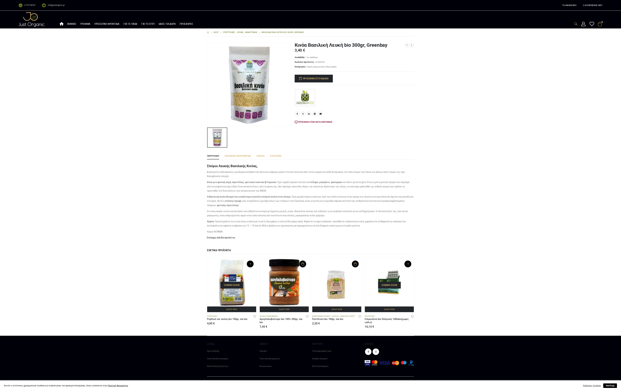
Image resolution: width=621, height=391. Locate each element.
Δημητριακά (318, 67)
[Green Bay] (305, 97)
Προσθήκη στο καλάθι (315, 78)
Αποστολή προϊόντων (217, 366)
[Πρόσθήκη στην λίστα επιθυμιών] (254, 316)
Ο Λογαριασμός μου (321, 351)
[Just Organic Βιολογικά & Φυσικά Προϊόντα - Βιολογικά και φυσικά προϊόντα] (31, 19)
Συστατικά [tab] (275, 156)
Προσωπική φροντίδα (106, 23)
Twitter (303, 113)
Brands (71, 23)
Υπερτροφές (331, 67)
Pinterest (314, 113)
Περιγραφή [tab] (213, 156)
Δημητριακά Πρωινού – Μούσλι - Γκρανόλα (330, 316)
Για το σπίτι (148, 23)
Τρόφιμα (85, 23)
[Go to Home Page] (208, 32)
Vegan (309, 67)
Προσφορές (186, 23)
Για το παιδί (130, 23)
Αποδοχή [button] (610, 386)
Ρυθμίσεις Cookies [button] (592, 385)
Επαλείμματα (272, 316)
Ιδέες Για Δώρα (167, 23)
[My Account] (583, 24)
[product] (284, 282)
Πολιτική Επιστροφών (217, 358)
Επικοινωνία (265, 366)
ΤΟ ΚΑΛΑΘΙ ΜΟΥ (569, 5)
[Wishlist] (591, 24)
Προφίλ (263, 351)
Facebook (297, 113)
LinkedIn (308, 113)
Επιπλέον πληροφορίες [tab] (238, 156)
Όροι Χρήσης (213, 351)
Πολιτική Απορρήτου (270, 358)
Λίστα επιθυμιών (320, 366)
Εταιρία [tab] (261, 156)
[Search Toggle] (576, 24)
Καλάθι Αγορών (319, 358)
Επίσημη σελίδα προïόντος (221, 237)
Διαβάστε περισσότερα (250, 264)
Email (320, 113)
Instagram (376, 351)
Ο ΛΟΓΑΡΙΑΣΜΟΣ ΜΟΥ (592, 5)
